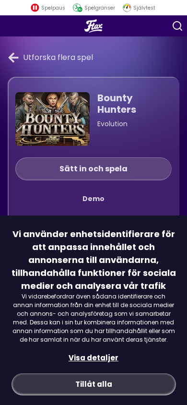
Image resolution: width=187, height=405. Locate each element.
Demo (93, 198)
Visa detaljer (93, 358)
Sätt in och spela (93, 168)
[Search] (177, 26)
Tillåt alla (93, 384)
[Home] (93, 26)
